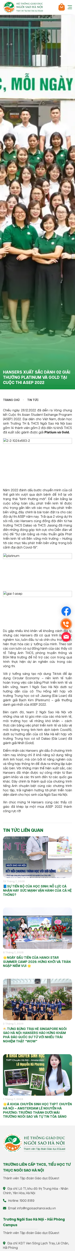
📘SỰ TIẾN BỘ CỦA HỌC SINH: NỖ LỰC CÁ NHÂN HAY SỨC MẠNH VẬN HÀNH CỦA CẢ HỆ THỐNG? (37, 891)
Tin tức (33, 400)
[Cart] (61, 6)
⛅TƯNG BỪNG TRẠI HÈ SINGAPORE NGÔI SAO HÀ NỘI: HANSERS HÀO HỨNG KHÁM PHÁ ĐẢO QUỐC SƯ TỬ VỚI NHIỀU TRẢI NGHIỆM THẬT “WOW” (35, 1035)
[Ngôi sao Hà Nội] (23, 7)
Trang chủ (11, 400)
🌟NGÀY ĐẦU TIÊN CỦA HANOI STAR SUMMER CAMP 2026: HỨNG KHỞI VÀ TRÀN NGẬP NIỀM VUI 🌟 (37, 962)
